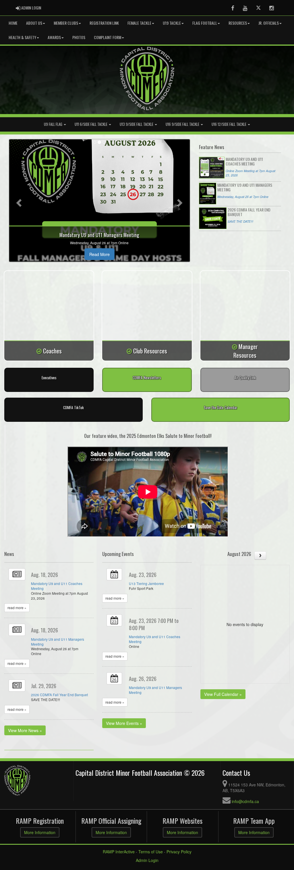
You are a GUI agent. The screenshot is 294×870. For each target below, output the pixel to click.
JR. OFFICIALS (268, 23)
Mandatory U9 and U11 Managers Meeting (57, 641)
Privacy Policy (179, 851)
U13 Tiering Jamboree (146, 583)
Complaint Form (107, 37)
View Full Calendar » (223, 694)
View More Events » (124, 723)
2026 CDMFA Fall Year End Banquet (59, 694)
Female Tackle (139, 23)
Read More (99, 254)
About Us (34, 23)
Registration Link (104, 23)
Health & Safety (22, 37)
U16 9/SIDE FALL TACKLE (183, 124)
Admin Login (147, 860)
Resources (238, 23)
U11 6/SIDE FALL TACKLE (91, 124)
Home (13, 23)
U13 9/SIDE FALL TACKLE (137, 124)
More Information (39, 832)
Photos (78, 37)
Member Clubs (66, 23)
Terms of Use (150, 851)
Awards (54, 37)
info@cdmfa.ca (245, 801)
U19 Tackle (172, 23)
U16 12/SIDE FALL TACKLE (229, 124)
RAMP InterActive (119, 851)
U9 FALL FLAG (53, 124)
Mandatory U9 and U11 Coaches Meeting (56, 586)
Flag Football (204, 23)
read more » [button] (16, 607)
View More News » (25, 730)
